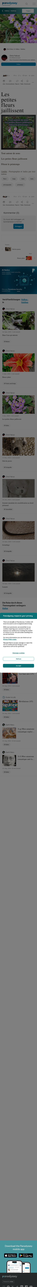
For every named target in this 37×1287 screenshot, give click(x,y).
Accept (18, 666)
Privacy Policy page (9, 639)
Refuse (18, 659)
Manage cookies (19, 653)
